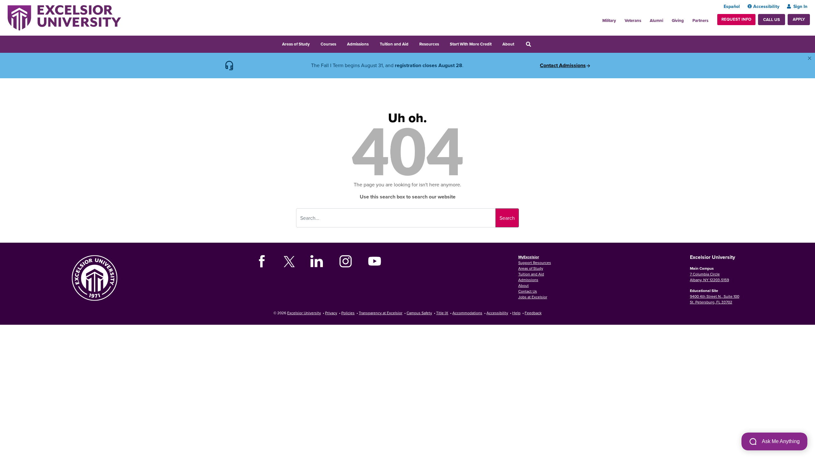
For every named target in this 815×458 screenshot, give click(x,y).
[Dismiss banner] (809, 58)
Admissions (358, 44)
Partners (700, 20)
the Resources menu (443, 43)
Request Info (736, 19)
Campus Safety (419, 313)
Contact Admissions (563, 65)
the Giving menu (687, 19)
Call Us (771, 20)
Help (516, 313)
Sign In (800, 6)
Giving (678, 20)
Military (609, 20)
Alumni (656, 20)
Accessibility (766, 6)
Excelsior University (304, 313)
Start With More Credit (471, 44)
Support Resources (534, 262)
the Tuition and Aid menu (412, 43)
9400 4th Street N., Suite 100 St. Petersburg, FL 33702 (714, 299)
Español (732, 6)
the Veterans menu (645, 19)
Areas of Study (296, 44)
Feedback (533, 313)
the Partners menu (711, 19)
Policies (348, 313)
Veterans (633, 20)
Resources (429, 44)
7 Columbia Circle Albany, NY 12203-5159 (709, 276)
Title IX (442, 313)
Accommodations (467, 313)
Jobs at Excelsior (532, 297)
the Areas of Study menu (314, 43)
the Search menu (537, 43)
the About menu (518, 43)
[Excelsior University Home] (64, 17)
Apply (799, 19)
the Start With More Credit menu (496, 43)
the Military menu (619, 19)
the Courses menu (340, 43)
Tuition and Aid (394, 44)
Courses (328, 44)
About (508, 44)
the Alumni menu (667, 19)
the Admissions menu (373, 43)
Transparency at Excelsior (380, 313)
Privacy (331, 313)
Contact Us (527, 291)
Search (507, 217)
